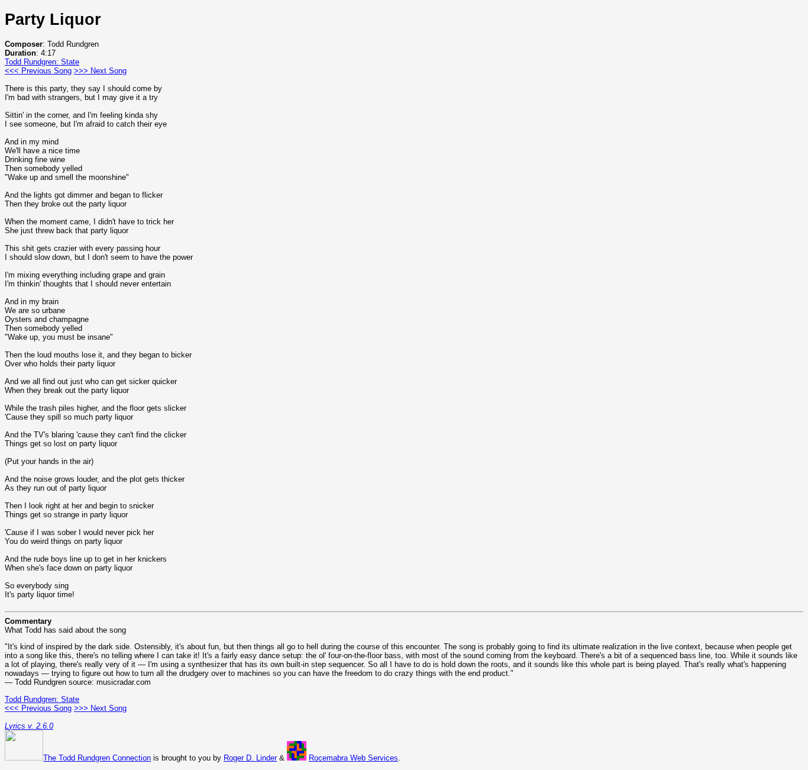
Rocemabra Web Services (353, 757)
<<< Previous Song (38, 70)
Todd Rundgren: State (42, 61)
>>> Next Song (100, 70)
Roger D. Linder (250, 757)
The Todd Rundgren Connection (97, 757)
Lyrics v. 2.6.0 (29, 725)
